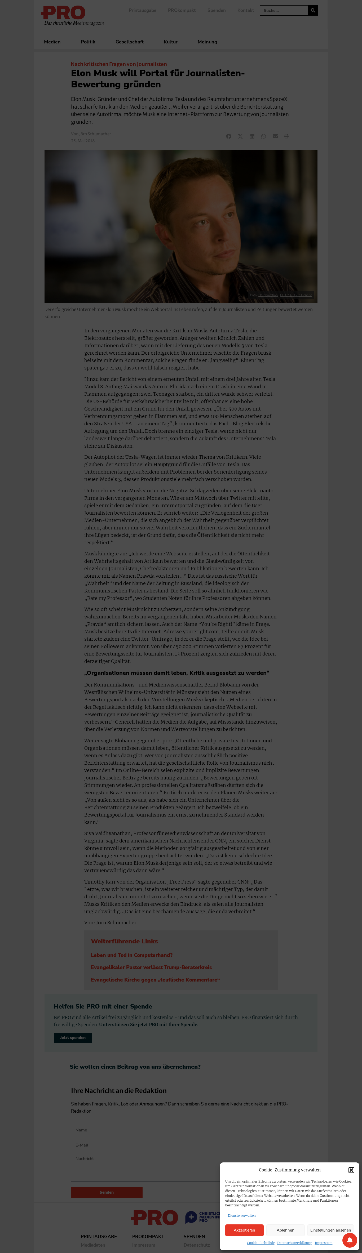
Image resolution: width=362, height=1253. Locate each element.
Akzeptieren (244, 1230)
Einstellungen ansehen (330, 1230)
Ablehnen (285, 1230)
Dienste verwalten (242, 1216)
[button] (351, 1170)
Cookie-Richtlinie (261, 1243)
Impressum (324, 1243)
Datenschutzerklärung (294, 1243)
